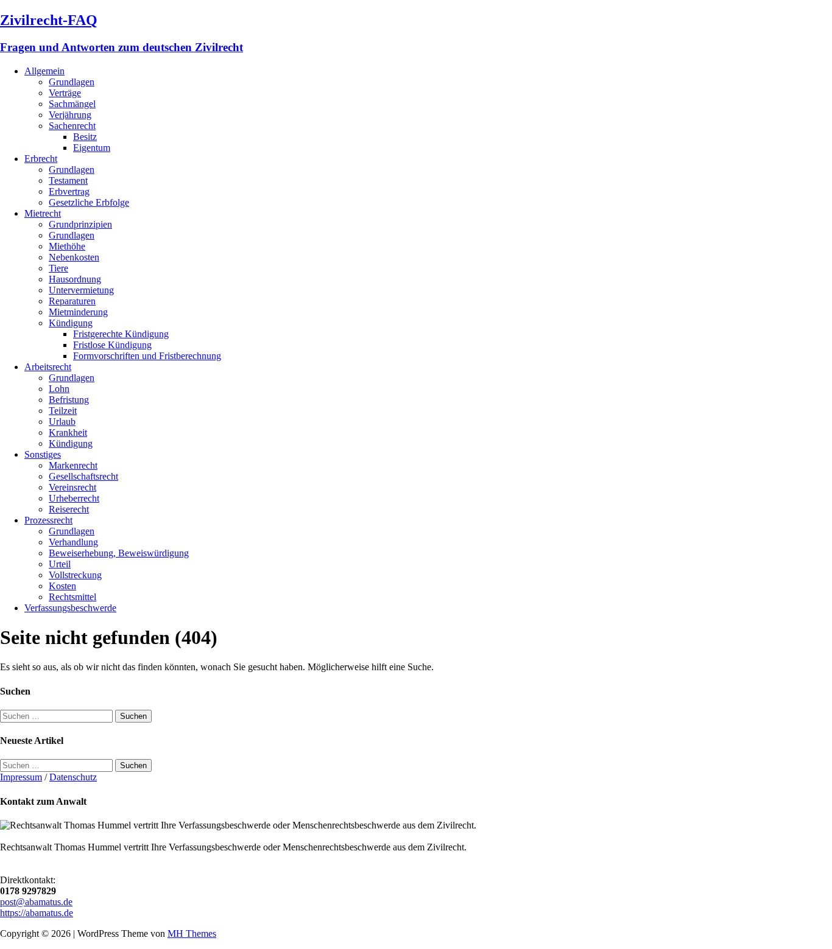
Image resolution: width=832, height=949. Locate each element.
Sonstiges (42, 454)
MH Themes (191, 933)
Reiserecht (69, 509)
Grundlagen (71, 82)
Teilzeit (63, 410)
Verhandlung (73, 542)
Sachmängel (72, 104)
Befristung (69, 399)
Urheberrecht (74, 498)
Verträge (65, 93)
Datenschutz (73, 777)
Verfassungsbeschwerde (70, 608)
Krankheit (68, 432)
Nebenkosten (74, 257)
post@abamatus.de (36, 902)
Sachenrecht (72, 126)
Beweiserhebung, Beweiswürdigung (119, 553)
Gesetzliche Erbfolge (89, 202)
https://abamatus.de (36, 913)
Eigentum (91, 147)
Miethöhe (67, 246)
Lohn (59, 388)
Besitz (85, 136)
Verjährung (70, 115)
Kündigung (71, 323)
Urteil (60, 564)
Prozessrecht (48, 520)
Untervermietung (81, 290)
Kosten (62, 586)
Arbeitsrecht (47, 367)
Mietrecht (42, 213)
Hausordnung (75, 279)
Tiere (58, 268)
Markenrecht (73, 465)
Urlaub (62, 421)
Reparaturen (72, 301)
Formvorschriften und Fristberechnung (147, 356)
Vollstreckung (75, 575)
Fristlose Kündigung (112, 345)
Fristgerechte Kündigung (121, 334)
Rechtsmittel (72, 597)
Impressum (21, 777)
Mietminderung (78, 312)
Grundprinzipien (80, 224)
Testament (68, 180)
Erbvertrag (69, 191)
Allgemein (44, 71)
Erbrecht (40, 158)
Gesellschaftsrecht (83, 476)
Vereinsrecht (72, 487)
